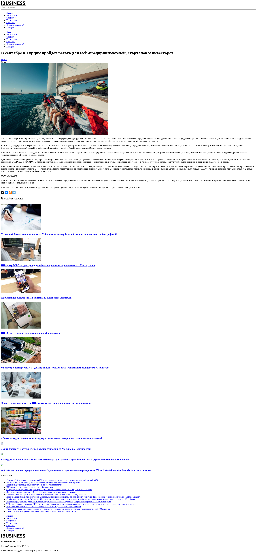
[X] (2, 192)
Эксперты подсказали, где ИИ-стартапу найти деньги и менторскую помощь (45, 403)
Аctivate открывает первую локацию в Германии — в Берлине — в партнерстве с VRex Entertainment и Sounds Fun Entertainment (76, 470)
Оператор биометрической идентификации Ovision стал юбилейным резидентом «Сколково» (55, 367)
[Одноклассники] (10, 192)
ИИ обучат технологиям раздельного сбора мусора (31, 333)
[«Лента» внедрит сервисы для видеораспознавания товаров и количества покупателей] (21, 433)
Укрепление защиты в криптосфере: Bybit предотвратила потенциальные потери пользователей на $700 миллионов (59, 509)
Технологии (11, 20)
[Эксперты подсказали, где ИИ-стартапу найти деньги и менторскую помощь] (21, 398)
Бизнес (9, 13)
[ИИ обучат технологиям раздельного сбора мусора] (21, 328)
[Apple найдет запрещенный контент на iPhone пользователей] (21, 292)
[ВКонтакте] (6, 192)
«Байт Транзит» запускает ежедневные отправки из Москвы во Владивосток (46, 448)
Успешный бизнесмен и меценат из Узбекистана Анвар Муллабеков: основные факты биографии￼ (59, 234)
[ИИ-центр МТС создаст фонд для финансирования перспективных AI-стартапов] (21, 260)
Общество (11, 18)
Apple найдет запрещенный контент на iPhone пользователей (36, 297)
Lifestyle (10, 27)
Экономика (11, 15)
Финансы (10, 22)
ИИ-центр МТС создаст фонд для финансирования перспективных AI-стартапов (48, 265)
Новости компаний (15, 25)
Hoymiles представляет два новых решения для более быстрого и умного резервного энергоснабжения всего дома (58, 502)
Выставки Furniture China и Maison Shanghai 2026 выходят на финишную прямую (43, 506)
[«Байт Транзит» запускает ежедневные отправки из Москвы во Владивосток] (2, 444)
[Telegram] (14, 192)
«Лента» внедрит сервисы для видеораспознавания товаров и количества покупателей (51, 438)
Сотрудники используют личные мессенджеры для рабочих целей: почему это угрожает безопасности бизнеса (65, 459)
